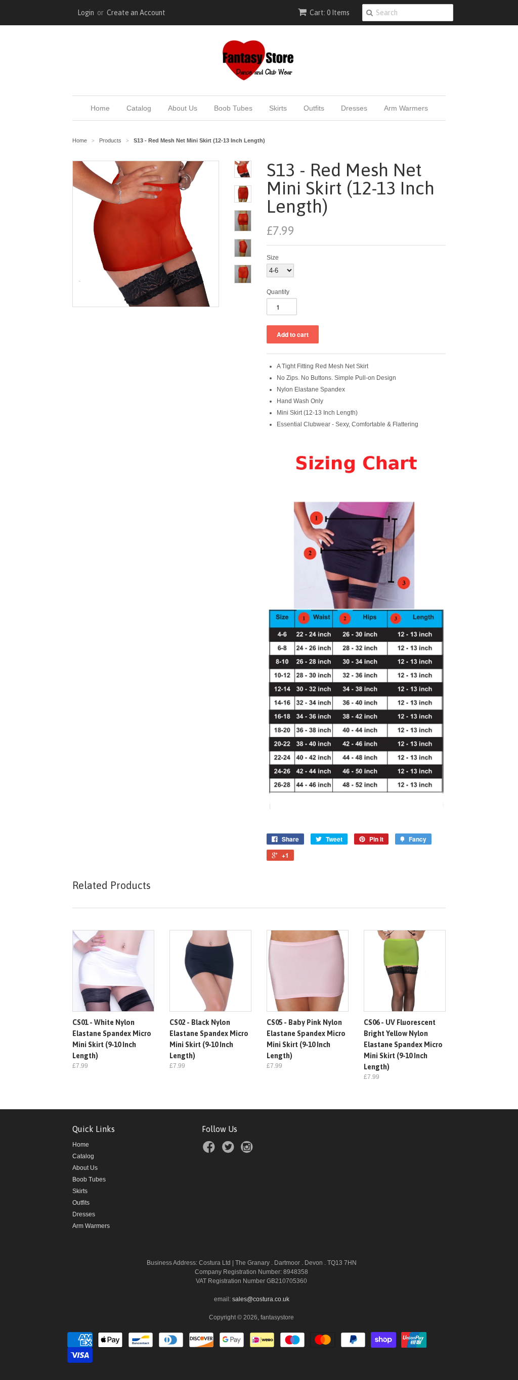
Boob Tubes (233, 108)
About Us (182, 108)
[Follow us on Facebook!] (210, 1150)
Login (85, 13)
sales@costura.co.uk (260, 1299)
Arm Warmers (406, 108)
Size (273, 257)
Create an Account (136, 13)
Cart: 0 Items (330, 13)
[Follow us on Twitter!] (229, 1150)
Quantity (278, 291)
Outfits (314, 108)
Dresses (354, 108)
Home (100, 108)
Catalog (138, 108)
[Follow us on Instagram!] (248, 1150)
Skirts (278, 108)
